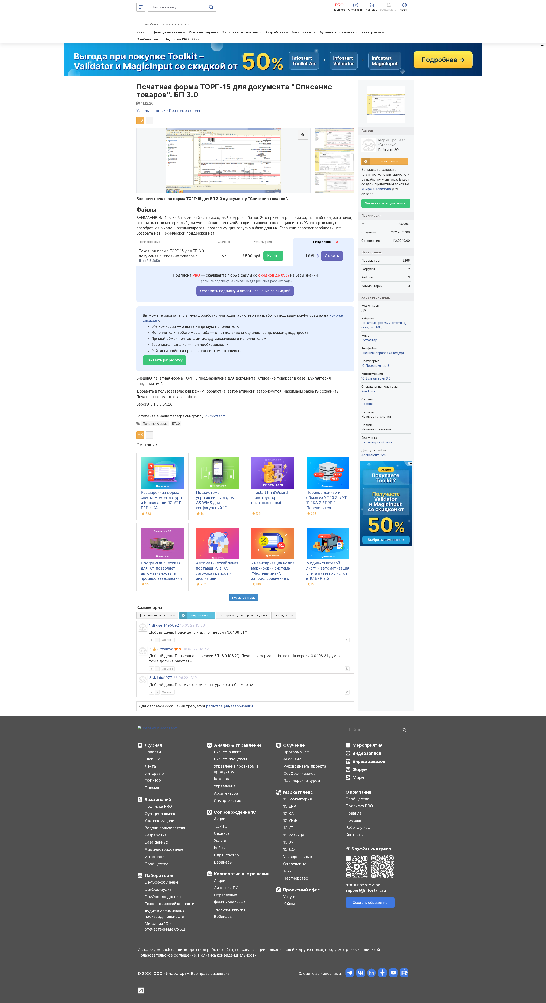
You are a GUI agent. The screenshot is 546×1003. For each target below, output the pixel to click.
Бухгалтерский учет (376, 442)
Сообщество (156, 864)
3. (150, 678)
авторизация (241, 706)
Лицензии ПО (226, 888)
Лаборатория (159, 875)
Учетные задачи (159, 820)
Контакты (354, 834)
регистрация (217, 706)
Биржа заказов (369, 761)
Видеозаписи (367, 753)
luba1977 (164, 678)
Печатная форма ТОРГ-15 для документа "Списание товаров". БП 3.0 (234, 90)
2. (150, 649)
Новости (153, 752)
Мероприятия (368, 745)
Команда (222, 779)
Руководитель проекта (304, 766)
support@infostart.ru (366, 890)
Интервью (154, 773)
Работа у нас (358, 827)
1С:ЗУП (289, 842)
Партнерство (226, 855)
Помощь (353, 820)
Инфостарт (215, 416)
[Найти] (404, 730)
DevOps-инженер (299, 773)
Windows (368, 391)
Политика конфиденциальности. (228, 955)
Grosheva (165, 649)
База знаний (158, 799)
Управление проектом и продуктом (236, 769)
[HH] (371, 973)
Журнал (153, 745)
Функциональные (160, 813)
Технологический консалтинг (171, 904)
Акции (219, 819)
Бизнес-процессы (230, 759)
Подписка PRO (158, 806)
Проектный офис (301, 890)
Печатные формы (374, 323)
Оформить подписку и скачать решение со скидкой (245, 291)
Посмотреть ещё (243, 597)
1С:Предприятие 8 (375, 366)
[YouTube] (393, 973)
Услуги (220, 840)
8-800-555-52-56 (363, 885)
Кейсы (219, 847)
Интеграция (156, 856)
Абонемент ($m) (374, 455)
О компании (358, 792)
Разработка (156, 835)
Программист (296, 752)
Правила (354, 813)
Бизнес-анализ (227, 752)
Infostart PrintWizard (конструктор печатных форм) (269, 497)
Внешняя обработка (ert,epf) (383, 353)
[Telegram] (349, 973)
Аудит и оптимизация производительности (164, 914)
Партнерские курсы (301, 780)
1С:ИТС (220, 826)
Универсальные (297, 856)
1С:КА (288, 813)
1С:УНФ (290, 820)
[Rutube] (404, 973)
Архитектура (226, 793)
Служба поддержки (371, 848)
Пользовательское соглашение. (167, 955)
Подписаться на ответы (158, 615)
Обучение (294, 745)
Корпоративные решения (241, 873)
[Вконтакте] (360, 973)
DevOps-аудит (158, 889)
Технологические (229, 909)
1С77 (287, 871)
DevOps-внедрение (163, 896)
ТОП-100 (153, 780)
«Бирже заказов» (376, 189)
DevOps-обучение (161, 882)
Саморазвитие (227, 800)
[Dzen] (382, 973)
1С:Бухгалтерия (297, 799)
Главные (152, 759)
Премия (152, 788)
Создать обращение (370, 902)
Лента (150, 766)
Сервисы (222, 833)
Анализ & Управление (237, 745)
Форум (360, 769)
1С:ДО (289, 849)
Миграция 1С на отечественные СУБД (165, 926)
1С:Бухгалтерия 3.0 (376, 378)
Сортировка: (242, 615)
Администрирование (164, 849)
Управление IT (227, 786)
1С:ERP (289, 806)
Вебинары (223, 862)
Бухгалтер (369, 340)
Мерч (358, 777)
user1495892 (167, 625)
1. (150, 625)
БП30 (176, 423)
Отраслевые (225, 895)
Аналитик (292, 759)
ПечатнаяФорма (155, 423)
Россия (367, 404)
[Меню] (140, 7)
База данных (156, 842)
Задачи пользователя (165, 828)
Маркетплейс (298, 792)
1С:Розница (293, 835)
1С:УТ (288, 828)
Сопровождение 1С (235, 812)
